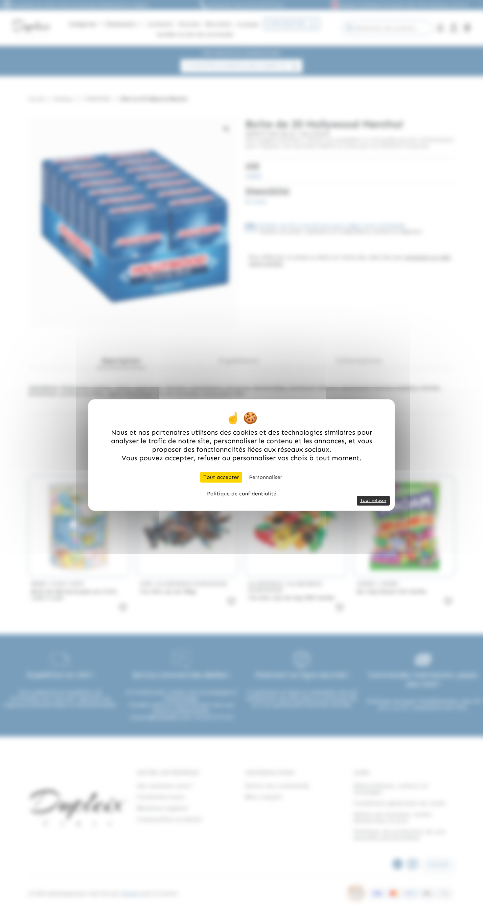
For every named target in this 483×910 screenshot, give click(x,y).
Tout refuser (373, 500)
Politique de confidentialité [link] (241, 493)
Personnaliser (265, 477)
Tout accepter (221, 477)
